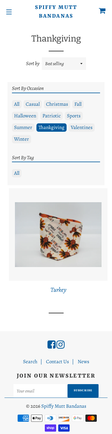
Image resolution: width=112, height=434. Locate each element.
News (83, 361)
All (16, 104)
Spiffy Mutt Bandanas (56, 11)
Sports (74, 115)
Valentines (82, 127)
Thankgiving (52, 127)
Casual (33, 104)
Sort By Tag (23, 157)
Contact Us (57, 361)
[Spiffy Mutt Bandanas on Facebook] (51, 344)
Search (30, 361)
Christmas (57, 104)
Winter (21, 139)
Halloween (25, 115)
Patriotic (51, 115)
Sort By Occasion (28, 88)
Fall (78, 104)
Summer (23, 127)
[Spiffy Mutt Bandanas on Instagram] (60, 344)
